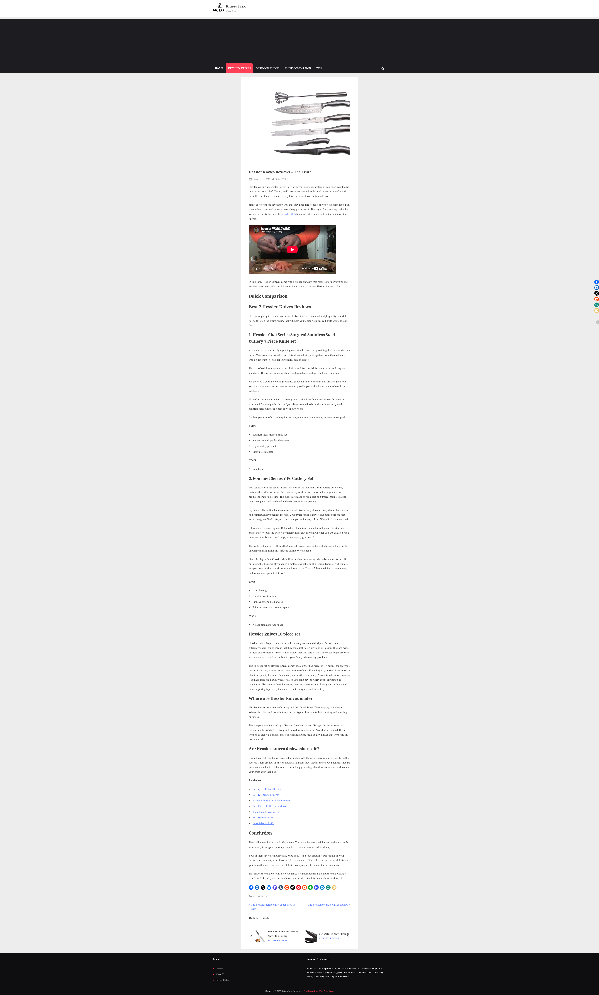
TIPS (319, 68)
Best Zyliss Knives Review (267, 789)
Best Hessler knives (263, 817)
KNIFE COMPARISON (298, 68)
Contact (219, 968)
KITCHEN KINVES (239, 68)
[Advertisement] (299, 41)
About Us (220, 974)
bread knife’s (289, 214)
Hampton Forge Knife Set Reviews (271, 800)
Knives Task (236, 6)
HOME (219, 68)
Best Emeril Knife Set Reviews (270, 806)
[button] (251, 887)
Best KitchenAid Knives (266, 794)
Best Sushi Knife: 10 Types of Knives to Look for (283, 933)
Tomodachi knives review (266, 812)
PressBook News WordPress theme (319, 991)
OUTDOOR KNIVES (268, 68)
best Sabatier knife (263, 823)
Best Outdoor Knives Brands (334, 933)
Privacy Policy (222, 979)
